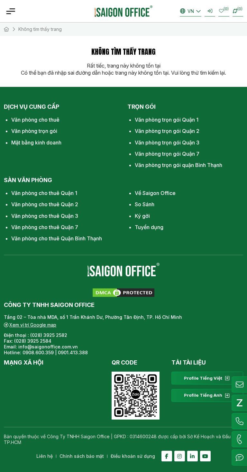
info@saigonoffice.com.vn (48, 346)
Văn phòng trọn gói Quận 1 (166, 119)
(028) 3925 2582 (49, 335)
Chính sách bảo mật (81, 456)
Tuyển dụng (149, 227)
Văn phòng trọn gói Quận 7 (167, 154)
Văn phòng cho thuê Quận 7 (44, 227)
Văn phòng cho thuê (35, 119)
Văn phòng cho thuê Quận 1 (44, 193)
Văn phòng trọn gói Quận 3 (167, 142)
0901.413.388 (73, 352)
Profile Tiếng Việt (203, 378)
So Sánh (144, 204)
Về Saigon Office (155, 193)
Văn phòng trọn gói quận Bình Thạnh (178, 165)
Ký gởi (142, 216)
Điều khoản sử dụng (133, 456)
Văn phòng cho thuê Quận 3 (44, 216)
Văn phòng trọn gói (34, 131)
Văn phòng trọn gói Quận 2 (167, 131)
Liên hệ (44, 456)
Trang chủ (6, 29)
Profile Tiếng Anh (203, 395)
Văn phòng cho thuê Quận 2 (44, 204)
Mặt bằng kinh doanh (36, 142)
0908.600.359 (38, 352)
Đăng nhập (210, 11)
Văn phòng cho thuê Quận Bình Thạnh (56, 238)
